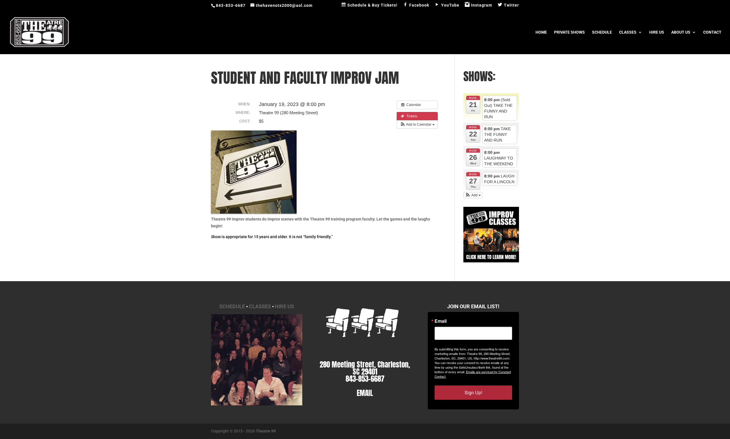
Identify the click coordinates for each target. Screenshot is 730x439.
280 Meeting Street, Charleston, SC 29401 (365, 368)
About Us (680, 32)
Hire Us (656, 32)
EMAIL (365, 393)
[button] (417, 124)
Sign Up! (473, 392)
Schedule (602, 32)
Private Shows (569, 32)
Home (541, 32)
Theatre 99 (266, 431)
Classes (627, 32)
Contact (712, 32)
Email (441, 321)
